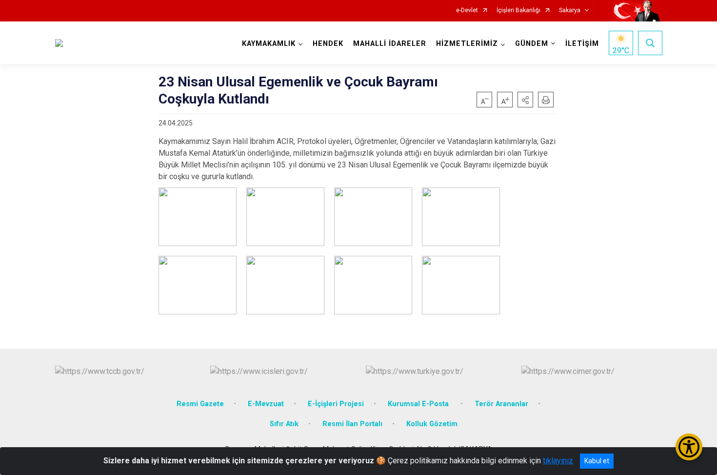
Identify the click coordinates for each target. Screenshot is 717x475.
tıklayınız (558, 460)
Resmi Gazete (200, 404)
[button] (525, 99)
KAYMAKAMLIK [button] (269, 44)
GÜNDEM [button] (531, 44)
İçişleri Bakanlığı (518, 10)
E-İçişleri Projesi (336, 404)
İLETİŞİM (582, 44)
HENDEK (328, 44)
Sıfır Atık (284, 424)
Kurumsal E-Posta (419, 404)
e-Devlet (467, 10)
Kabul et (596, 461)
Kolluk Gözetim (432, 424)
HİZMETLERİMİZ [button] (467, 44)
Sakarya (569, 10)
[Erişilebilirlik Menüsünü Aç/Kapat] (689, 447)
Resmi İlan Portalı (352, 424)
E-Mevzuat (266, 404)
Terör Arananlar (501, 404)
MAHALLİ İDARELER (389, 44)
